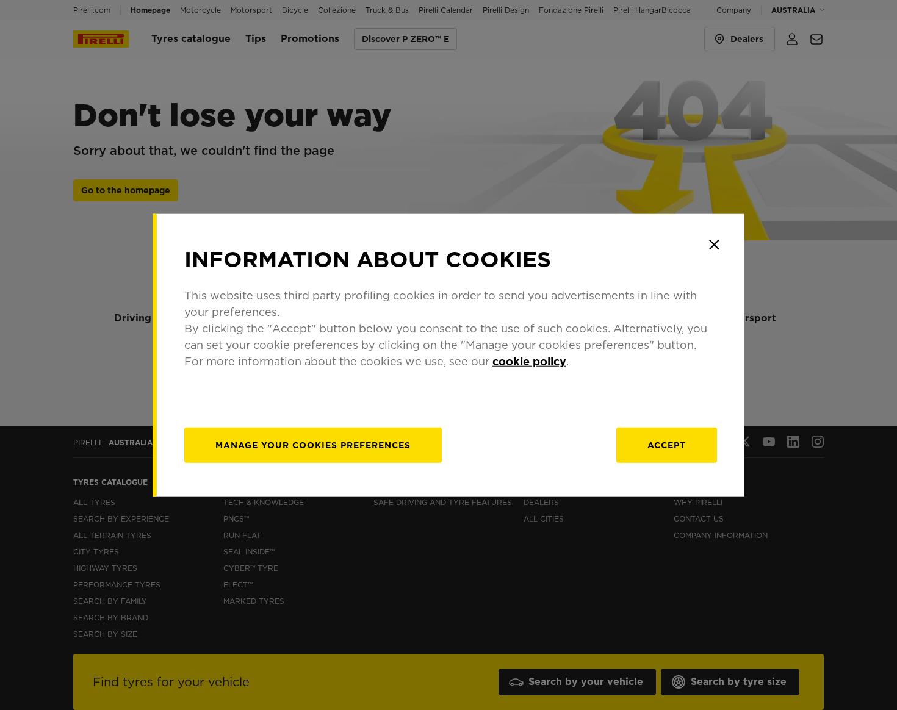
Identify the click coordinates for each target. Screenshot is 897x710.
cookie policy (529, 360)
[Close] (714, 244)
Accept (666, 445)
